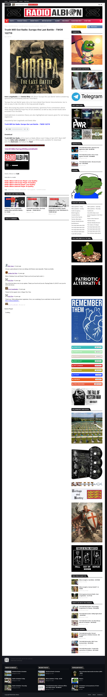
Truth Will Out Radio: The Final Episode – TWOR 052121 (36, 209)
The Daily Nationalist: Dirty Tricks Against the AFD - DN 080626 (88, 155)
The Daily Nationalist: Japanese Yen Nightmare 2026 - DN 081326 (89, 148)
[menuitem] (7, 21)
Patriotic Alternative (76, 219)
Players (81, 678)
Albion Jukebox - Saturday (93, 206)
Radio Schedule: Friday (21, 4)
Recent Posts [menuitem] (34, 21)
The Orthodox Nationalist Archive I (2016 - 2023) (90, 672)
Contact (21, 1)
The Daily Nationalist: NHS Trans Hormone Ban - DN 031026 (88, 642)
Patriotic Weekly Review (77, 221)
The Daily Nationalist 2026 (93, 231)
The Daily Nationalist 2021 (93, 227)
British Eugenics (75, 213)
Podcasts (17, 189)
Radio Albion (23, 189)
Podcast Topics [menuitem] (22, 21)
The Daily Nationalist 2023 (93, 229)
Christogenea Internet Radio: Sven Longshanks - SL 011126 (89, 595)
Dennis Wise (11, 189)
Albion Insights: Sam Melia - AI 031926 (89, 580)
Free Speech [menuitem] (65, 21)
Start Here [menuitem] (87, 21)
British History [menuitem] (46, 21)
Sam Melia (85, 379)
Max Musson (85, 370)
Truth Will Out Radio (13, 26)
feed (31, 142)
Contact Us (99, 694)
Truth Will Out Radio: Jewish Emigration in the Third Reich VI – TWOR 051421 (59, 210)
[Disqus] (37, 241)
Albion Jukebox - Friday (77, 206)
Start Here (26, 1)
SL (6, 36)
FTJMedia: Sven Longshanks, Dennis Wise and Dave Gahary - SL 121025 (14, 210)
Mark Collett (85, 361)
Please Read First (13, 1)
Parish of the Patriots (76, 217)
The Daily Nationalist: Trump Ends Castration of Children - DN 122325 (88, 649)
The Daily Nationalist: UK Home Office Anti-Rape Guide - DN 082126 (56, 686)
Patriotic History (91, 220)
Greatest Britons (75, 215)
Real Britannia (75, 223)
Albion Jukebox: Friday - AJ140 (54, 678)
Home (6, 1)
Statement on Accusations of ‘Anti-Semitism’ (89, 686)
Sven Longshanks (11, 97)
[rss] (79, 26)
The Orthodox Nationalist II (94, 233)
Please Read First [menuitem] (76, 21)
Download (8, 134)
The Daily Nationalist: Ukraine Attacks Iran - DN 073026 (90, 162)
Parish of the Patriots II (93, 218)
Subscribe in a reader (10, 177)
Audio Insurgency (75, 211)
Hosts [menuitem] (12, 21)
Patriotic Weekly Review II (93, 222)
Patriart (85, 375)
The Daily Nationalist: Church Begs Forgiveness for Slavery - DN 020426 (89, 607)
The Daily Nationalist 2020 (77, 225)
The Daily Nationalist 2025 (77, 229)
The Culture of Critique (93, 225)
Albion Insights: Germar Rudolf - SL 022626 (89, 587)
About (94, 694)
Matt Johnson (85, 365)
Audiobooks (90, 211)
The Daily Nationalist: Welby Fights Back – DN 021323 (90, 614)
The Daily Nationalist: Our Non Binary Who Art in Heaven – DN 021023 (89, 621)
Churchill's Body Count (93, 213)
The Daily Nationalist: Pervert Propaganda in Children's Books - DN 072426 (89, 634)
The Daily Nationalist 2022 (77, 227)
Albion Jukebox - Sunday (77, 208)
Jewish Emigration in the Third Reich (94, 215)
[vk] (94, 26)
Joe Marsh (85, 356)
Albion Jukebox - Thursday (94, 208)
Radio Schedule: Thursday (19, 685)
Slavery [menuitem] (57, 21)
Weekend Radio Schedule (19, 671)
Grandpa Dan (85, 352)
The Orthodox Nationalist (77, 231)
